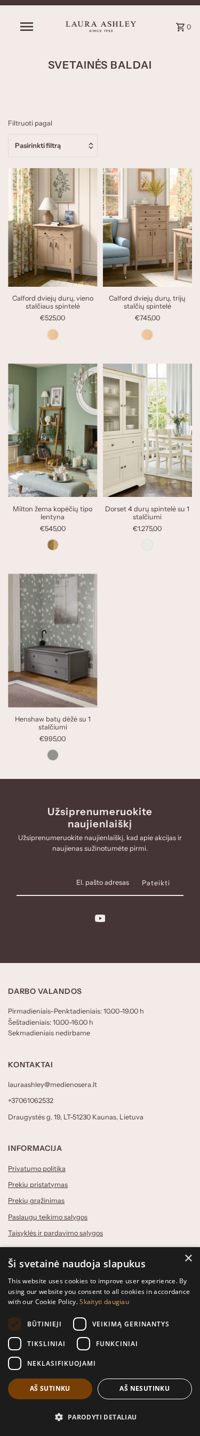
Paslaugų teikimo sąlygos (47, 1217)
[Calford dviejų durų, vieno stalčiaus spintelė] (52, 227)
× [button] (188, 1259)
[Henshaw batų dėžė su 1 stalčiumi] (52, 640)
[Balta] (147, 544)
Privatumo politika (37, 1169)
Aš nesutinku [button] (144, 1388)
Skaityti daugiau (104, 1301)
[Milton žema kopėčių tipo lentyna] (52, 430)
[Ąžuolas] (52, 544)
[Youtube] (100, 920)
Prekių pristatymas (38, 1185)
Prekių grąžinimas (36, 1201)
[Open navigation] (26, 26)
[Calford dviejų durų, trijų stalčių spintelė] (147, 227)
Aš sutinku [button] (50, 1388)
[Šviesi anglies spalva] (52, 755)
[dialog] (100, 1341)
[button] (100, 1417)
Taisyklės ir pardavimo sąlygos (55, 1233)
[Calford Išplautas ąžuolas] (52, 334)
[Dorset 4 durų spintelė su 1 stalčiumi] (147, 430)
